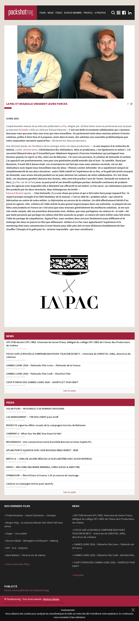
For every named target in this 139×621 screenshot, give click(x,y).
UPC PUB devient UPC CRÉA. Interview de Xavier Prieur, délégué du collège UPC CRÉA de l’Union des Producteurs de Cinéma (68, 344)
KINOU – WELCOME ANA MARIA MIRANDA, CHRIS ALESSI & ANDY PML (43, 467)
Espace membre (73, 12)
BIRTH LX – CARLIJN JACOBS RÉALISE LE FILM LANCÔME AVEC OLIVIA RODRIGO (49, 458)
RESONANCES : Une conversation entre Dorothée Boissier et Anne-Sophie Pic (49, 441)
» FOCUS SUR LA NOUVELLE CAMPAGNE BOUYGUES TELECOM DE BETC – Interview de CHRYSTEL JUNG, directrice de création (99, 533)
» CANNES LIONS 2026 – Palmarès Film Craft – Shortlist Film (103, 555)
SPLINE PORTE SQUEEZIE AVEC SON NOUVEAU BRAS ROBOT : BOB (42, 450)
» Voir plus (78, 575)
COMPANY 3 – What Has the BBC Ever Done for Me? (34, 433)
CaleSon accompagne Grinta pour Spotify (29, 483)
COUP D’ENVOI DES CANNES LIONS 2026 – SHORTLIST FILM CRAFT (42, 382)
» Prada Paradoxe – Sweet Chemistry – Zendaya (30, 515)
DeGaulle (23, 129)
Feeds (59, 12)
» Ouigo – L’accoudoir (15, 533)
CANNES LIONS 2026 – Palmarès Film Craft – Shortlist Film (38, 373)
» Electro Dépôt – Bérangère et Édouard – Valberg (31, 540)
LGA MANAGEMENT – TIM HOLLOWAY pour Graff (32, 417)
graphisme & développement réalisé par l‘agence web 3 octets (34, 602)
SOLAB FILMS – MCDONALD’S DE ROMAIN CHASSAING (35, 408)
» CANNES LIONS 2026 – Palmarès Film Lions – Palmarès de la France (103, 546)
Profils (88, 12)
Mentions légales (51, 599)
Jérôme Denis (30, 149)
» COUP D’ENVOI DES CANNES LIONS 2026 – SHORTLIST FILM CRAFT (103, 564)
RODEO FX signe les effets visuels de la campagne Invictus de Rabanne (45, 425)
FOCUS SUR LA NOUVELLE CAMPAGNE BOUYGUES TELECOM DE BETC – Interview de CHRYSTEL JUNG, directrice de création (68, 355)
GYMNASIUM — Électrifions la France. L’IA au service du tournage (42, 475)
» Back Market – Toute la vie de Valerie (24, 555)
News (51, 12)
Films (43, 12)
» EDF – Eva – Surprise (16, 548)
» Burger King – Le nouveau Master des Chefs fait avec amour (33, 524)
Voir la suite (69, 390)
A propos (100, 12)
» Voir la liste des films (17, 564)
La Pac (63, 126)
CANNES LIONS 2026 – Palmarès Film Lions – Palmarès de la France (43, 365)
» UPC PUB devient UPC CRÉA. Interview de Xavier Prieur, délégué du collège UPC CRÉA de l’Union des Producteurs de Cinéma (103, 519)
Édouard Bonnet (15, 193)
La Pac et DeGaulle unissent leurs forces (36, 103)
